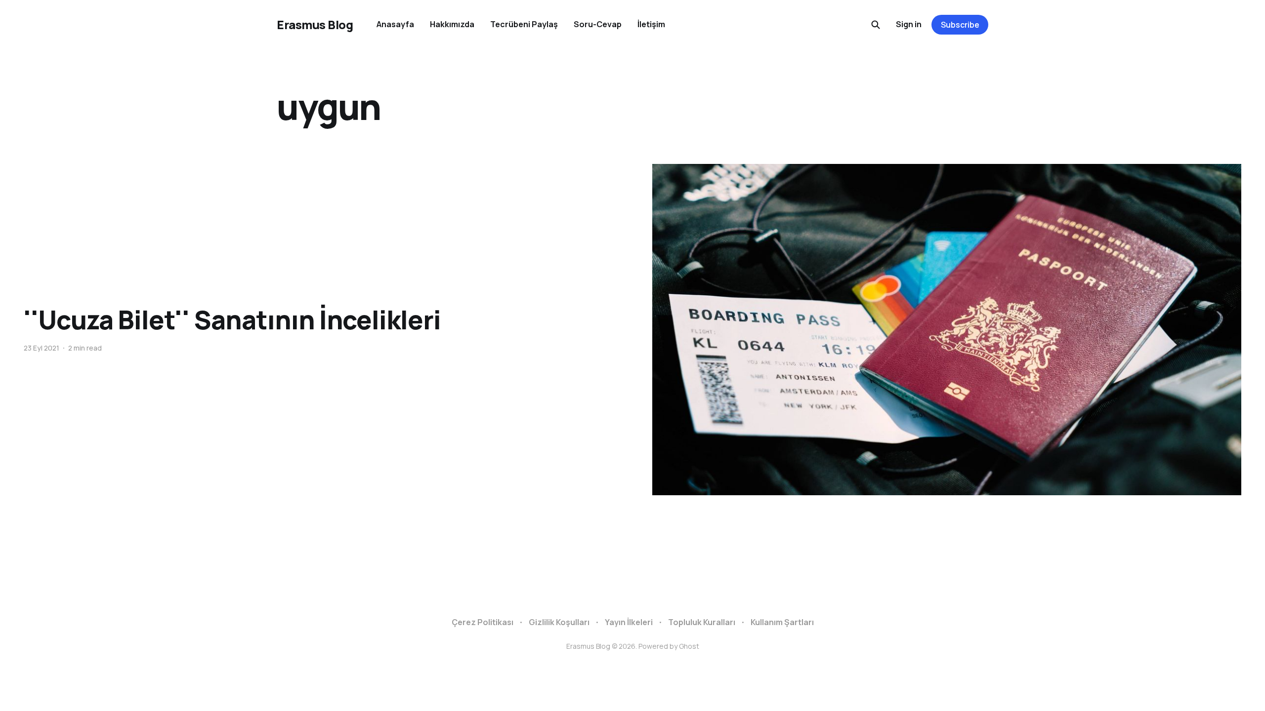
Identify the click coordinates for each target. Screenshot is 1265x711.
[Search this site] (875, 24)
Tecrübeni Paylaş (524, 24)
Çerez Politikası (482, 622)
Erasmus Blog (315, 25)
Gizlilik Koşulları (559, 622)
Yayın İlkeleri (629, 622)
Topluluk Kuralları (701, 622)
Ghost (689, 646)
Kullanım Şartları (782, 622)
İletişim (651, 24)
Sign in (909, 24)
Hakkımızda (452, 24)
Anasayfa (395, 24)
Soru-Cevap (598, 24)
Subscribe (960, 24)
